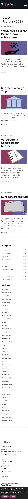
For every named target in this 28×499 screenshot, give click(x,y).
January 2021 (6, 381)
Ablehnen (13, 496)
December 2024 (6, 315)
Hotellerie (7, 253)
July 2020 (5, 397)
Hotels (7, 256)
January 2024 (6, 332)
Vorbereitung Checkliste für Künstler (10, 143)
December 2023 (6, 335)
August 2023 (6, 345)
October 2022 (6, 361)
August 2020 (6, 394)
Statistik (7, 273)
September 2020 (7, 391)
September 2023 (7, 342)
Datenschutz (4, 476)
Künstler (7, 259)
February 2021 (6, 378)
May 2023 (5, 355)
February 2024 (6, 328)
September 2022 (7, 365)
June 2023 (5, 351)
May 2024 (5, 322)
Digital (6, 250)
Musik (6, 263)
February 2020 (6, 410)
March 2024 (5, 325)
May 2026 (5, 289)
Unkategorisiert (9, 276)
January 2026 (6, 296)
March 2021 (5, 374)
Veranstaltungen (9, 279)
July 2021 (5, 368)
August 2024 (6, 319)
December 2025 (6, 299)
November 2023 (7, 338)
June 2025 (5, 309)
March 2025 (5, 312)
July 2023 (5, 348)
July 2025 (5, 305)
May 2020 (5, 404)
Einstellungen (17, 492)
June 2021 (5, 371)
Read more (5, 73)
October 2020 (6, 387)
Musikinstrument (9, 269)
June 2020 (5, 401)
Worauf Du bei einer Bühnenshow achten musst (14, 34)
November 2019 (7, 420)
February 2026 (6, 292)
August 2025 (6, 302)
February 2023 (6, 358)
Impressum (4, 480)
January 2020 (6, 414)
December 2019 (6, 417)
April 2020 (5, 407)
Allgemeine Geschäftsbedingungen (11, 483)
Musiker (7, 266)
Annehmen (5, 496)
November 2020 (7, 384)
